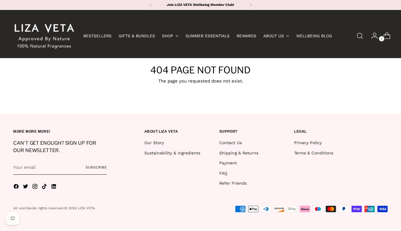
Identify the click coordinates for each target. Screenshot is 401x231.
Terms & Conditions (313, 153)
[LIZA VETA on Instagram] (35, 187)
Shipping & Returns (238, 153)
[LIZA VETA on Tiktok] (44, 187)
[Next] (250, 5)
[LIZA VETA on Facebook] (16, 187)
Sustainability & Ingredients (172, 153)
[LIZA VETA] (44, 36)
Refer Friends (233, 183)
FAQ (223, 173)
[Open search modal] (360, 36)
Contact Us (230, 142)
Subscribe (96, 167)
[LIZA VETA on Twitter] (26, 187)
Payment (228, 163)
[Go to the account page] (372, 36)
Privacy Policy (308, 142)
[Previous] (150, 5)
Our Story (154, 142)
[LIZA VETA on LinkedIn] (54, 187)
